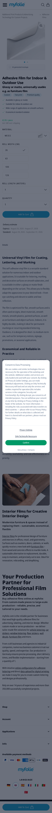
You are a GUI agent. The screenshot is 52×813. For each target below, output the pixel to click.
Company (31, 450)
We (6, 369)
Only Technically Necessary (26, 436)
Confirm (26, 442)
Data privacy (22, 450)
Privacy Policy (10, 418)
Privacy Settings (26, 430)
